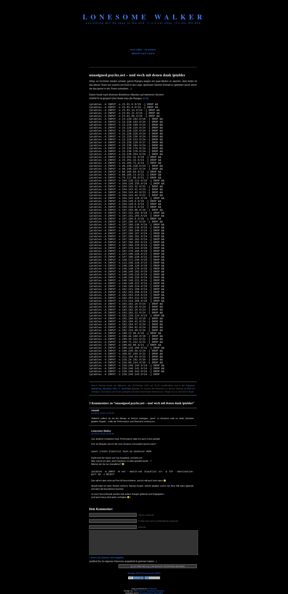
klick (145, 98)
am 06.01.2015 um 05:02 (102, 413)
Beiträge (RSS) (134, 573)
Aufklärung (96, 388)
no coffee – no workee (144, 49)
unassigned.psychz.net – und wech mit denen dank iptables (137, 75)
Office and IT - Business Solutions (148, 591)
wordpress (152, 589)
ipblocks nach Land (142, 53)
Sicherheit (126, 388)
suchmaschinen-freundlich (151, 593)
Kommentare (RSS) (151, 573)
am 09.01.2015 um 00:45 (102, 434)
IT (119, 388)
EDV (115, 388)
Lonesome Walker (144, 17)
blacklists (107, 388)
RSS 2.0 (191, 388)
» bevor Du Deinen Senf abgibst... (107, 557)
